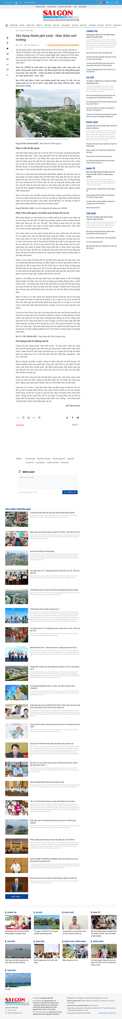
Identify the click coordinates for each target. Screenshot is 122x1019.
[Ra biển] (18, 980)
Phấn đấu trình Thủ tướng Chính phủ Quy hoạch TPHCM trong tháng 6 (53, 821)
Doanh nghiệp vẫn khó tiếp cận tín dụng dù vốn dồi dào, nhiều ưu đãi (100, 196)
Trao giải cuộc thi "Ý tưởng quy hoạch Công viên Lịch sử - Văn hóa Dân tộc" (54, 572)
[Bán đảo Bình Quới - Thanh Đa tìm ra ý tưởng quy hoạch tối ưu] (16, 654)
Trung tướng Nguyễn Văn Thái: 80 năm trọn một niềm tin (100, 71)
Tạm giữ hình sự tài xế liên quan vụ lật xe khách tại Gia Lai (101, 127)
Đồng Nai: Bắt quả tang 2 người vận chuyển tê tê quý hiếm (101, 145)
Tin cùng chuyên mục (18, 509)
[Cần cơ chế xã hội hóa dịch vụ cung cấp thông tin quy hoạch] (16, 807)
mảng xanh (70, 459)
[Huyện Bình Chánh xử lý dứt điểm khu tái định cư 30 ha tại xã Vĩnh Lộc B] (16, 673)
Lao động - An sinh (96, 25)
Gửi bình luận (71, 492)
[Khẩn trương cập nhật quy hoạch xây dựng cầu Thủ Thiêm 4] (16, 846)
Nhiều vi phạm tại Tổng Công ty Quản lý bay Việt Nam (100, 151)
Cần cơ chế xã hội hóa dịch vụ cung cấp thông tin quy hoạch (52, 801)
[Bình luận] (7, 70)
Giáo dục (56, 25)
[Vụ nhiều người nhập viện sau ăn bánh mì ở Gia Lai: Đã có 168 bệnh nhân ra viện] (104, 951)
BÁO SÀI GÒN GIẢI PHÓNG (61, 15)
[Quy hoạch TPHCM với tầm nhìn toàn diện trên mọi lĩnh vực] (16, 750)
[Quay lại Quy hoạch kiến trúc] (7, 75)
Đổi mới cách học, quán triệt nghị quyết (99, 53)
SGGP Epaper (82, 6)
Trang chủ (6, 25)
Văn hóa (75, 25)
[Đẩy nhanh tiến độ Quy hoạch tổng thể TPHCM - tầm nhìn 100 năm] (16, 538)
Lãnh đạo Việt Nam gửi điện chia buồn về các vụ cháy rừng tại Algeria (101, 58)
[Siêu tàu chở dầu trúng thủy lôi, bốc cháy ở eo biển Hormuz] (18, 951)
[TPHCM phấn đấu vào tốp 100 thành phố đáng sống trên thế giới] (16, 596)
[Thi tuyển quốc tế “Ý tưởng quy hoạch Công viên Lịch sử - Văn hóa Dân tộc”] (16, 635)
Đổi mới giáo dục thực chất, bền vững (46, 961)
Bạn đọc (83, 25)
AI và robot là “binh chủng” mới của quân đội (101, 238)
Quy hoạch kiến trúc (24, 30)
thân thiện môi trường (43, 459)
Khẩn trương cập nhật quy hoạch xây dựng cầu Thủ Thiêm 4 (52, 840)
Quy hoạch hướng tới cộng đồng (42, 551)
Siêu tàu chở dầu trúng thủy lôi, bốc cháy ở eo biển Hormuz (99, 218)
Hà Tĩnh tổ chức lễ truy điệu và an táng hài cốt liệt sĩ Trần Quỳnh (100, 109)
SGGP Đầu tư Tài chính (64, 6)
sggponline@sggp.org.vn (15, 1013)
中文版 (75, 6)
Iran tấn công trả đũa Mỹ (94, 242)
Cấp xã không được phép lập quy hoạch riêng (47, 782)
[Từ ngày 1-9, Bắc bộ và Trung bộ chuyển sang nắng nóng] (47, 922)
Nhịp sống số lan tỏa (93, 208)
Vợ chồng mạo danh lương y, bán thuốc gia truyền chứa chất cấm (100, 162)
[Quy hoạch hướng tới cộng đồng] (16, 557)
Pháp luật (30, 25)
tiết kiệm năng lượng (59, 459)
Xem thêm (15, 896)
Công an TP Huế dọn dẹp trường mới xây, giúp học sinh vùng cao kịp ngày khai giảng (101, 115)
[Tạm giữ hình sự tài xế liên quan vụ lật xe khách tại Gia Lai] (75, 922)
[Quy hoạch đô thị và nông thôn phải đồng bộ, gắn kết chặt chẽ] (16, 884)
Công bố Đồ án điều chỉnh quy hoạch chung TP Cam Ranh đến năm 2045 (55, 725)
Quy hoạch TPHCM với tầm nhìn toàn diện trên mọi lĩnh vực (52, 744)
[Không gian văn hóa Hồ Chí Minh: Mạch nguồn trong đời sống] (18, 922)
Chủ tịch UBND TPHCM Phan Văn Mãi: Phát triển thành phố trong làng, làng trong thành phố (54, 860)
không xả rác (65, 462)
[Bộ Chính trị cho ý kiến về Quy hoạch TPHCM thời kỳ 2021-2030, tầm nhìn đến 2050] (16, 769)
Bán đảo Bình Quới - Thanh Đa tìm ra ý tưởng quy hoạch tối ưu (53, 648)
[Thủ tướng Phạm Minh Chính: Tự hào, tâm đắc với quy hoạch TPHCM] (16, 692)
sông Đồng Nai (40, 462)
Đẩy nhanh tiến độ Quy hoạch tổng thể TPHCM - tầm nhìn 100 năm (55, 532)
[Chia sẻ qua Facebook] (7, 43)
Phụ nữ (108, 25)
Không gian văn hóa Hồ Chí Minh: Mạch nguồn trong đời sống (100, 36)
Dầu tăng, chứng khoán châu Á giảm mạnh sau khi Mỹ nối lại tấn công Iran (100, 232)
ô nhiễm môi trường (53, 462)
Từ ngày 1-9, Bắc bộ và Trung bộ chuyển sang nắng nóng (101, 82)
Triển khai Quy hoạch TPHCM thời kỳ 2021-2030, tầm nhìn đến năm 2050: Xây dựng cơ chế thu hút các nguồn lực (55, 706)
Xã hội (21, 25)
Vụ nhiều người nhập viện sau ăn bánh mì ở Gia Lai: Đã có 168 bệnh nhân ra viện (103, 962)
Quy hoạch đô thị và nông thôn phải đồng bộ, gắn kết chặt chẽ (53, 878)
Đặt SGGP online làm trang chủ (107, 1013)
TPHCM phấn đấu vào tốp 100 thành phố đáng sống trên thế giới (54, 590)
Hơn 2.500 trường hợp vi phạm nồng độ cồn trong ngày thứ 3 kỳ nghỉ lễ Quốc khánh (100, 96)
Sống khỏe (66, 25)
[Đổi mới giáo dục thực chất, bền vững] (47, 951)
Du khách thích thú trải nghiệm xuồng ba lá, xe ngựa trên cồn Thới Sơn (100, 202)
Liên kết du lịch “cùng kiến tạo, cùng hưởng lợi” (100, 190)
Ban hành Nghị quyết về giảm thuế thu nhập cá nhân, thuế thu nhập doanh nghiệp (100, 174)
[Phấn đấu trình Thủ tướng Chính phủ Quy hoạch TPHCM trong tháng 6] (16, 827)
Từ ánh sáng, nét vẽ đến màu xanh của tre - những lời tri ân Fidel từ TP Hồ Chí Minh (100, 64)
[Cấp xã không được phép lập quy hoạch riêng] (16, 788)
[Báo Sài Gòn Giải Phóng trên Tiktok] (104, 2)
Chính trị (13, 25)
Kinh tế (39, 25)
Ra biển (8, 989)
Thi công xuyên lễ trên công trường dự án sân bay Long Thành (101, 103)
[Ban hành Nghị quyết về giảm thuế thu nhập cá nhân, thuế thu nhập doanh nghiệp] (104, 922)
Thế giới (47, 25)
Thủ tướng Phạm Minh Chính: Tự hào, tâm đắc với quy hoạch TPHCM (52, 687)
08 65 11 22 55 (12, 1010)
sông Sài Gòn (30, 462)
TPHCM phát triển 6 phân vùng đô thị (44, 609)
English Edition (40, 6)
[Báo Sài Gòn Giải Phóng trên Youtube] (101, 2)
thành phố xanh (30, 459)
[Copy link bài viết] (7, 64)
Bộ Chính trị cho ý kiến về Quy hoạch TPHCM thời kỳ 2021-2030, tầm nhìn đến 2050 (53, 764)
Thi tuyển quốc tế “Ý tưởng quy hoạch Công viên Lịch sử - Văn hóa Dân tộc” (55, 629)
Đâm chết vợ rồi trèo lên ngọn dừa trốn (99, 156)
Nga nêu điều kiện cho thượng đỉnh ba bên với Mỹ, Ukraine (101, 247)
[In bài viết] (7, 59)
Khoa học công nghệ (75, 941)
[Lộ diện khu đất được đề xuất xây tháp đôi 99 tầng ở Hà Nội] (16, 519)
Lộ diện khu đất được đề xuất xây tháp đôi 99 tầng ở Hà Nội (52, 513)
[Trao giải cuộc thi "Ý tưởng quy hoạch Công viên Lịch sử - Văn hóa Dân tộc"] (16, 577)
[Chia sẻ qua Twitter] (7, 48)
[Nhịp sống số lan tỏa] (75, 951)
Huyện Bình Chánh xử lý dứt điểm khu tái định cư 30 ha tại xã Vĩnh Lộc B (54, 668)
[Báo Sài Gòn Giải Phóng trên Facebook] (98, 2)
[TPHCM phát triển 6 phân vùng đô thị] (16, 615)
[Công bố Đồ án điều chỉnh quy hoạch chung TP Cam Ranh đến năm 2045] (16, 731)
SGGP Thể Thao (51, 6)
